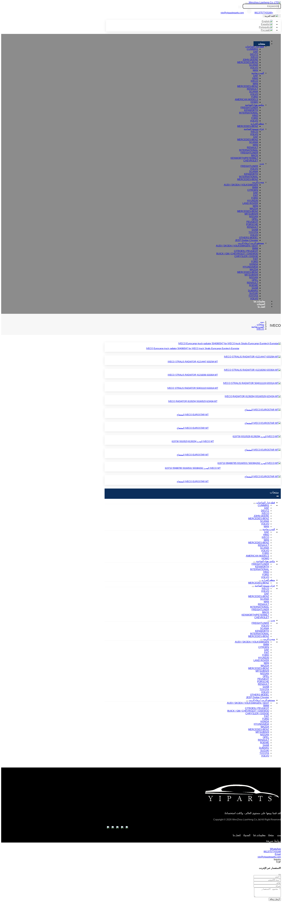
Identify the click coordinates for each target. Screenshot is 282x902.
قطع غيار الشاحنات (254, 46)
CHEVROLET (250, 160)
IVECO (254, 57)
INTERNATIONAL (248, 113)
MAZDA (254, 208)
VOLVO (254, 67)
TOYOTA (253, 232)
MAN (255, 70)
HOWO (254, 102)
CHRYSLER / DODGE (246, 256)
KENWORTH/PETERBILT (244, 158)
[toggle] (246, 3)
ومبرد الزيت (258, 182)
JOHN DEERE (250, 59)
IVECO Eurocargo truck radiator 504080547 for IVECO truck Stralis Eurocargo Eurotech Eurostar (192, 348)
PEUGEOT (252, 222)
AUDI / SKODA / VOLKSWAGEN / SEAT (237, 245)
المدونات (261, 304)
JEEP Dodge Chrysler (246, 240)
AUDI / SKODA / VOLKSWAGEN (241, 185)
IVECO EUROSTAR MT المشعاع (193, 414)
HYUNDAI (252, 200)
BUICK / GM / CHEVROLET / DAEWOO (237, 253)
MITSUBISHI (251, 214)
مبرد (262, 163)
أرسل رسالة (275, 899)
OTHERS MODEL (248, 237)
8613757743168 (272, 851)
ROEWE (253, 285)
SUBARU (253, 290)
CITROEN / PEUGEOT (246, 251)
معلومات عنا (259, 301)
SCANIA (253, 65)
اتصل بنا (261, 306)
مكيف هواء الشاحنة (254, 105)
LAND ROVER (250, 203)
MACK (254, 155)
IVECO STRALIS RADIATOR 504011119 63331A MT (192, 388)
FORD (254, 97)
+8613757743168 (264, 12)
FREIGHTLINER (249, 107)
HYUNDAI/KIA (250, 267)
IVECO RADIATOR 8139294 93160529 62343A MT (192, 401)
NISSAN (253, 216)
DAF (255, 52)
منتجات (261, 43)
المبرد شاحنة (257, 73)
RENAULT (252, 89)
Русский (265, 30)
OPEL (255, 219)
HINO (255, 78)
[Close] (279, 874)
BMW (255, 187)
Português (264, 27)
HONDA (253, 264)
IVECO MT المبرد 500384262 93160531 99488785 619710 (193, 468)
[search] (240, 7)
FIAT (255, 195)
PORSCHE (252, 224)
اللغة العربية (270, 16)
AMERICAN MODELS (246, 99)
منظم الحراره (257, 123)
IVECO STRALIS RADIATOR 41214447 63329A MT (193, 361)
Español (265, 24)
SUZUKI (253, 293)
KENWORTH (251, 110)
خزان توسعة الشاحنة (254, 129)
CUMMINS (252, 49)
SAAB (255, 229)
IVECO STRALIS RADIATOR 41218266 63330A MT (193, 375)
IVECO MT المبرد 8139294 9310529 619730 (193, 441)
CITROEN (252, 190)
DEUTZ (254, 54)
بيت (263, 41)
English (266, 21)
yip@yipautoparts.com (232, 12)
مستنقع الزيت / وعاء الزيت (251, 243)
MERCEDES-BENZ (247, 62)
